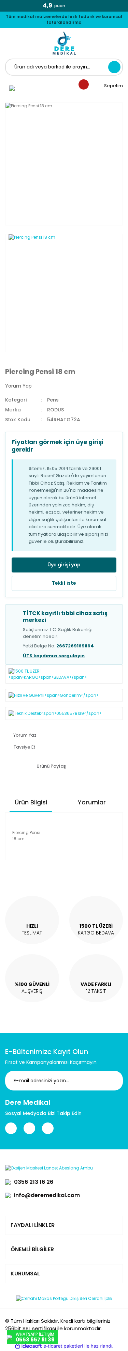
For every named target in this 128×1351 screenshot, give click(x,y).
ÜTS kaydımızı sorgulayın (54, 656)
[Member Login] (12, 88)
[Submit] (113, 1080)
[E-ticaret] (63, 1346)
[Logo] (64, 43)
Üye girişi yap (64, 564)
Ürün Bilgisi (31, 802)
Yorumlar (92, 802)
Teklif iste (64, 583)
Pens (53, 399)
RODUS (55, 409)
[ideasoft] (28, 1346)
